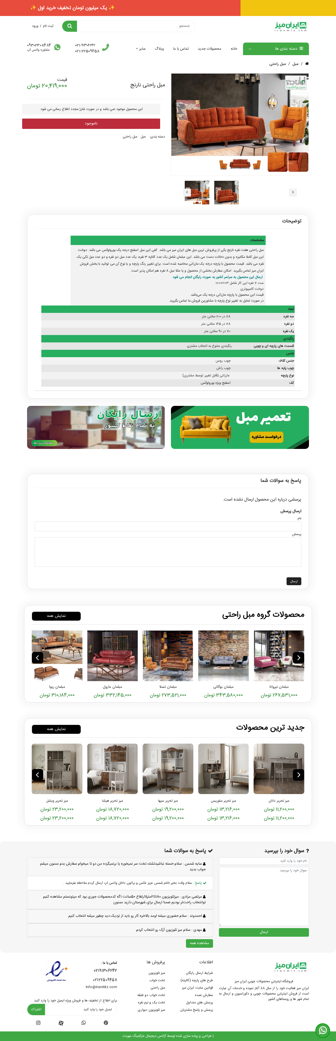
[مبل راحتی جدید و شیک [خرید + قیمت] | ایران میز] (279, 655)
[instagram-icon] (38, 1024)
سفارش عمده (204, 995)
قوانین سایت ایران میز (197, 988)
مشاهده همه (199, 943)
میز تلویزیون (157, 973)
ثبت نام (48, 26)
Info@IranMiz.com (101, 987)
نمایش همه (56, 616)
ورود (35, 26)
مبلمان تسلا (168, 687)
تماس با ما (181, 49)
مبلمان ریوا (57, 687)
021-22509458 (87, 51)
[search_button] (69, 26)
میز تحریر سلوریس (223, 801)
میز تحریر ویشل (57, 801)
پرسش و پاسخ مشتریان (196, 1010)
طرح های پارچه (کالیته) (197, 980)
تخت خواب (157, 980)
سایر (142, 49)
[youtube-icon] (83, 1024)
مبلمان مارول (112, 687)
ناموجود (91, 123)
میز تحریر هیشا (112, 801)
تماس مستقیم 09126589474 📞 (168, 8)
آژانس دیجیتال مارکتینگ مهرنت (144, 1036)
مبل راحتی (277, 64)
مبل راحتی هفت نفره (249, 250)
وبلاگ (159, 49)
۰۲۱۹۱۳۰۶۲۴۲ (105, 971)
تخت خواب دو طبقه (151, 995)
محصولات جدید (209, 49)
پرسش (296, 534)
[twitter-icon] (106, 1024)
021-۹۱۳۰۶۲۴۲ (85, 45)
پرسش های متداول (199, 1003)
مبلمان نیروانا (279, 687)
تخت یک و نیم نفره (151, 1003)
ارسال (294, 581)
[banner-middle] (240, 427)
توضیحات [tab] (291, 221)
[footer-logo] (290, 967)
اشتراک (36, 1009)
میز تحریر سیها (168, 801)
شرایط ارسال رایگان (199, 973)
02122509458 (105, 980)
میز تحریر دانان (279, 801)
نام (299, 518)
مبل (295, 64)
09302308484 (39, 45)
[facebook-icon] (61, 1023)
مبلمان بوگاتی (223, 687)
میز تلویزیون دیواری (151, 1010)
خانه (234, 49)
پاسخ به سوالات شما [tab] (280, 481)
